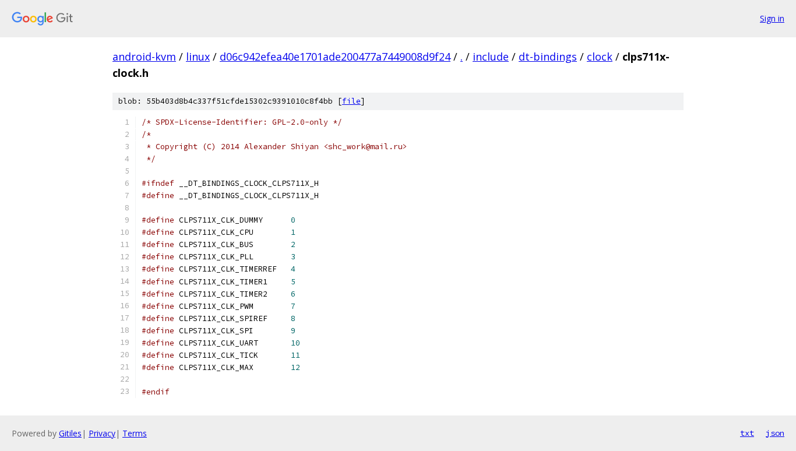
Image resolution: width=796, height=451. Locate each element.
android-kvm (144, 57)
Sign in (772, 18)
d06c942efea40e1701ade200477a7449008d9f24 (335, 57)
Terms (134, 433)
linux (198, 57)
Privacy (102, 433)
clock (599, 57)
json (775, 433)
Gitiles (70, 433)
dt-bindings (548, 57)
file (351, 101)
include (491, 57)
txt (747, 433)
